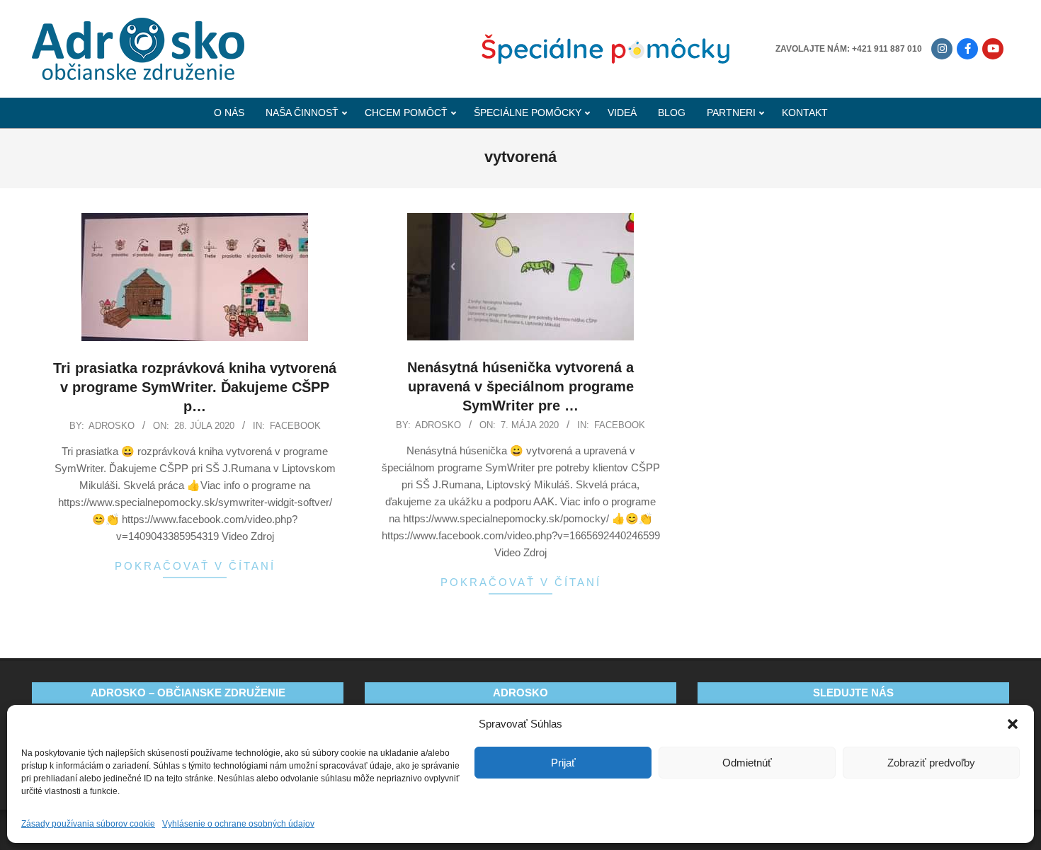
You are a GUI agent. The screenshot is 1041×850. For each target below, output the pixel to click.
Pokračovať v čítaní (195, 566)
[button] (1013, 724)
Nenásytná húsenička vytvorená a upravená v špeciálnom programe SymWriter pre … (520, 386)
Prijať (563, 763)
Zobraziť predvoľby (931, 763)
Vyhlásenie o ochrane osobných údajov (238, 824)
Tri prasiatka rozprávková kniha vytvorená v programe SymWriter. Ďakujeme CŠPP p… (194, 386)
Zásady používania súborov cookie (88, 824)
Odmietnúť (747, 763)
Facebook (295, 425)
